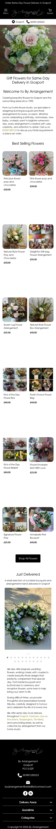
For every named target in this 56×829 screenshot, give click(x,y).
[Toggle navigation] (6, 11)
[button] (7, 657)
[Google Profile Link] (30, 793)
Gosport (24, 716)
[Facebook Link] (25, 793)
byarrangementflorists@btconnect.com (28, 786)
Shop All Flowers (28, 558)
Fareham (34, 716)
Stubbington (26, 719)
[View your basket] (50, 11)
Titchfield (38, 719)
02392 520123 (37, 22)
